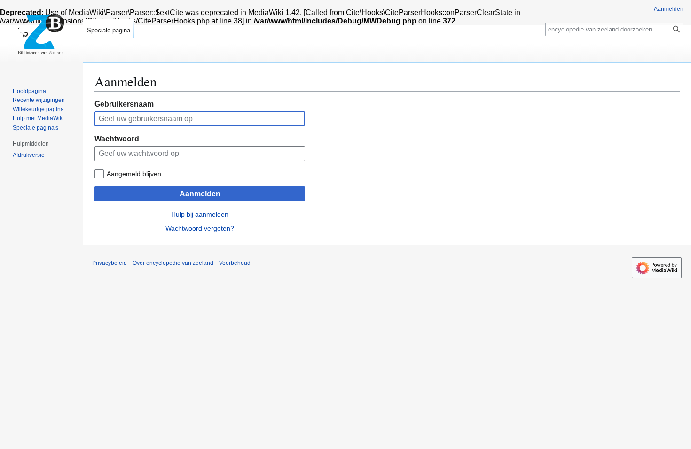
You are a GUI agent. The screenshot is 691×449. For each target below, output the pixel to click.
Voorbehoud (235, 263)
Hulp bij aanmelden (199, 214)
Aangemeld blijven (134, 174)
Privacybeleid (109, 263)
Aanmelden (200, 194)
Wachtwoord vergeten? (199, 228)
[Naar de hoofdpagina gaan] (41, 37)
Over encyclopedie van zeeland (173, 263)
